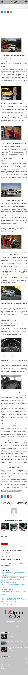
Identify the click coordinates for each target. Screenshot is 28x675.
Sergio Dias (3, 547)
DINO (2, 552)
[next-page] (14, 533)
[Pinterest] (8, 12)
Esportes (2, 670)
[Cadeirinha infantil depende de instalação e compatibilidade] (5, 526)
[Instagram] (12, 626)
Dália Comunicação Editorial (9, 490)
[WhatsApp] (11, 12)
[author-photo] (14, 511)
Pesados (2, 662)
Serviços (2, 668)
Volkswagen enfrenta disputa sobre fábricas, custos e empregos (13, 546)
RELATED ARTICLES (9, 520)
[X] (5, 12)
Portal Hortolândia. (18, 619)
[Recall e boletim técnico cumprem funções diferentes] (14, 526)
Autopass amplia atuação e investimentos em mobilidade (11, 550)
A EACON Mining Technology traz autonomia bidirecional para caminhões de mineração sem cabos (13, 573)
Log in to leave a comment (6, 538)
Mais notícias (3, 605)
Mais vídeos (8, 605)
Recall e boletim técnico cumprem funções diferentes (14, 530)
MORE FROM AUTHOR (18, 520)
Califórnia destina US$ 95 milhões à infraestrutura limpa (11, 559)
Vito (19, 491)
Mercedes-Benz (9, 491)
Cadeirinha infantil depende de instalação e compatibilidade (5, 530)
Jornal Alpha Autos (18, 490)
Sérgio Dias (15, 491)
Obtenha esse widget (15, 605)
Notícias (2, 660)
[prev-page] (13, 533)
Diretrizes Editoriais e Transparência (14, 621)
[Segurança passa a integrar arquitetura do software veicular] (23, 526)
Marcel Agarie (3, 491)
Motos (2, 666)
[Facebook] (2, 12)
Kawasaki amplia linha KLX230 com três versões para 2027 (11, 563)
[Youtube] (18, 626)
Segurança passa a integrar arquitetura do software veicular (23, 530)
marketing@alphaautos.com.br (16, 623)
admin (3, 8)
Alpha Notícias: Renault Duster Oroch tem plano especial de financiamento (21, 503)
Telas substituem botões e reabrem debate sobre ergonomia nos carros (14, 554)
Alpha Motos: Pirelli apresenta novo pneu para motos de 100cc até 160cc (7, 503)
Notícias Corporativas (5, 664)
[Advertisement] (14, 24)
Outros (2, 658)
